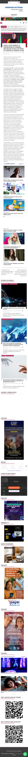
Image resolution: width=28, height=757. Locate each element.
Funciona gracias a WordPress (7, 753)
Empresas (3, 319)
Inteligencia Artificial (5, 284)
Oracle (6, 348)
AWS (4, 348)
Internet (2, 33)
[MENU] (1, 23)
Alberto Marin (18, 52)
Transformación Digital (9, 33)
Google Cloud (7, 54)
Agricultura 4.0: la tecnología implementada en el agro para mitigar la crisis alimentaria (7, 272)
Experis (4, 384)
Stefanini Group (6, 312)
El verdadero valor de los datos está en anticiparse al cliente (13, 308)
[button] (25, 754)
